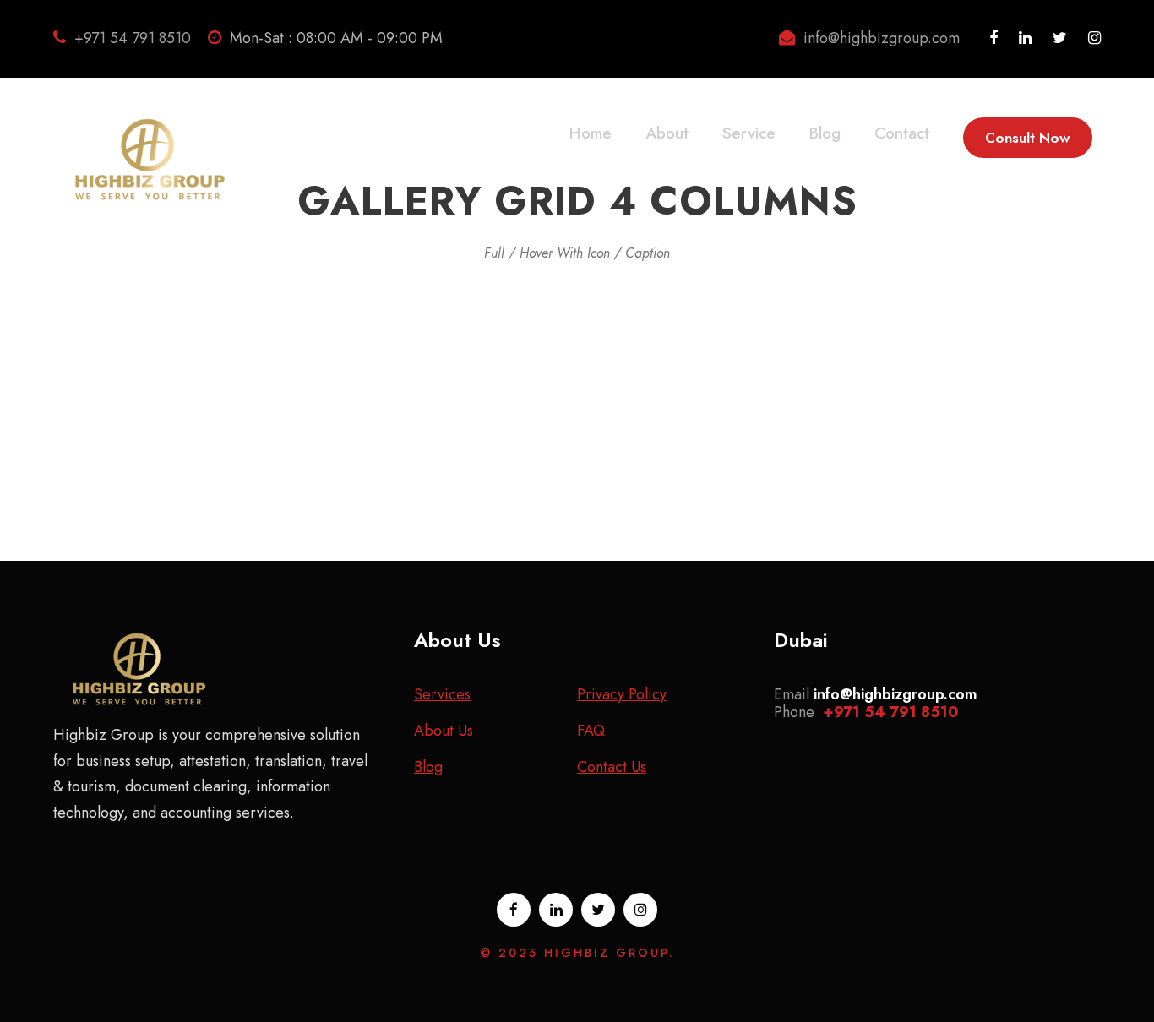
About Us (443, 731)
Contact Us (611, 767)
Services (442, 694)
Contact (901, 133)
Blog (825, 133)
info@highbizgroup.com (881, 38)
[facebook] (993, 38)
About (667, 133)
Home (590, 133)
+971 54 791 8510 (132, 38)
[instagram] (1094, 38)
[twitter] (1060, 38)
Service (749, 133)
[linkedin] (1025, 38)
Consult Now (1027, 138)
